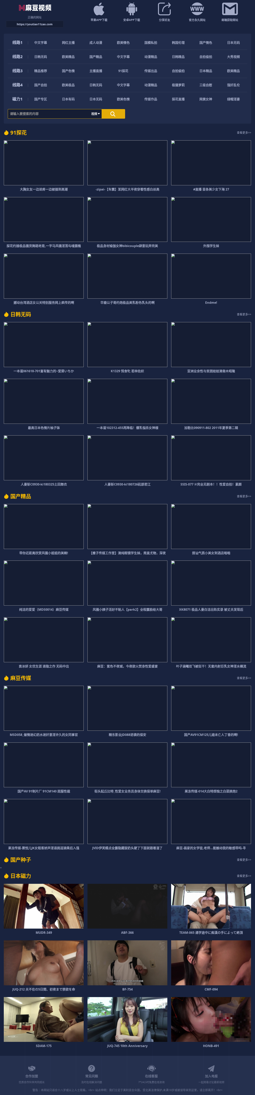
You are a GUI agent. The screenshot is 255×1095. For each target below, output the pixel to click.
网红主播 (68, 42)
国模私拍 (150, 42)
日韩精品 (178, 57)
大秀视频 (233, 57)
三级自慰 (205, 85)
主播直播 (95, 71)
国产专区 (40, 99)
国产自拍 (40, 85)
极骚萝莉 (178, 85)
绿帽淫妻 (233, 99)
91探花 (123, 71)
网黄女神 (205, 99)
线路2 (17, 56)
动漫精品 (150, 57)
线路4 (17, 85)
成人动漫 (95, 42)
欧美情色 (123, 42)
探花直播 (178, 99)
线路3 (17, 70)
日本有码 (68, 99)
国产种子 (20, 859)
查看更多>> (244, 132)
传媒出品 (150, 71)
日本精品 (205, 71)
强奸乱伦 (233, 85)
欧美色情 (123, 99)
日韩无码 (40, 57)
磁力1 (17, 99)
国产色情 (68, 71)
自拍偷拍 (205, 57)
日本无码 (233, 42)
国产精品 (95, 57)
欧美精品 (68, 57)
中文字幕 (40, 42)
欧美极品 (68, 85)
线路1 (17, 42)
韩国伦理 (178, 42)
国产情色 (205, 42)
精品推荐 (40, 71)
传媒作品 (150, 99)
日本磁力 (20, 875)
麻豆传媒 (20, 678)
